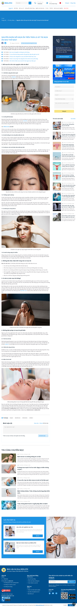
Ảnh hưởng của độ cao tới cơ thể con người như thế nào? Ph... (68, 217)
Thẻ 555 (51, 8)
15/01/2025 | (19, 61)
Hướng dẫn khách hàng (30, 8)
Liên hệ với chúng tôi (64, 56)
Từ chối (65, 605)
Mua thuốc (66, 8)
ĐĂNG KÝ (71, 581)
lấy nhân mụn (24, 290)
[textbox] (64, 99)
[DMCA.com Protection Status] (6, 598)
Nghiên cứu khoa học (40, 8)
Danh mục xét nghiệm (58, 8)
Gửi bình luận (42, 435)
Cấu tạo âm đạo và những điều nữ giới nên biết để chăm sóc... (68, 176)
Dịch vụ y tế (21, 8)
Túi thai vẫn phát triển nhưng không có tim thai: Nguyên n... (68, 187)
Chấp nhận (71, 605)
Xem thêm (73, 118)
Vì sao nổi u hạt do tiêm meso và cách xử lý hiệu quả (32, 480)
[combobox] (64, 99)
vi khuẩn (25, 120)
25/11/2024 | (19, 56)
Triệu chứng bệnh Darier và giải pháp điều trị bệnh (32, 503)
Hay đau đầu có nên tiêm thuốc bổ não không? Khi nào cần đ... (68, 156)
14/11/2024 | (16, 52)
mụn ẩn (14, 77)
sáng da (7, 344)
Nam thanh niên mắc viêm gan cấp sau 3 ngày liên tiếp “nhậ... (68, 207)
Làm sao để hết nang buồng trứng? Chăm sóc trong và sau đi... (68, 166)
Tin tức (46, 8)
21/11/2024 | (21, 54)
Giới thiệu (16, 8)
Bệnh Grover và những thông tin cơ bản (29, 456)
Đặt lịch (37, 535)
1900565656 (5, 579)
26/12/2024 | (20, 58)
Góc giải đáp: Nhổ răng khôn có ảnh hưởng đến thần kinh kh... (68, 197)
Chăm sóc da (6, 126)
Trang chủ (4, 20)
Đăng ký (67, 3)
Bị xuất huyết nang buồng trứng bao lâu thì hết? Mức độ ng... (68, 146)
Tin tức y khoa (11, 20)
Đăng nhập (73, 3)
